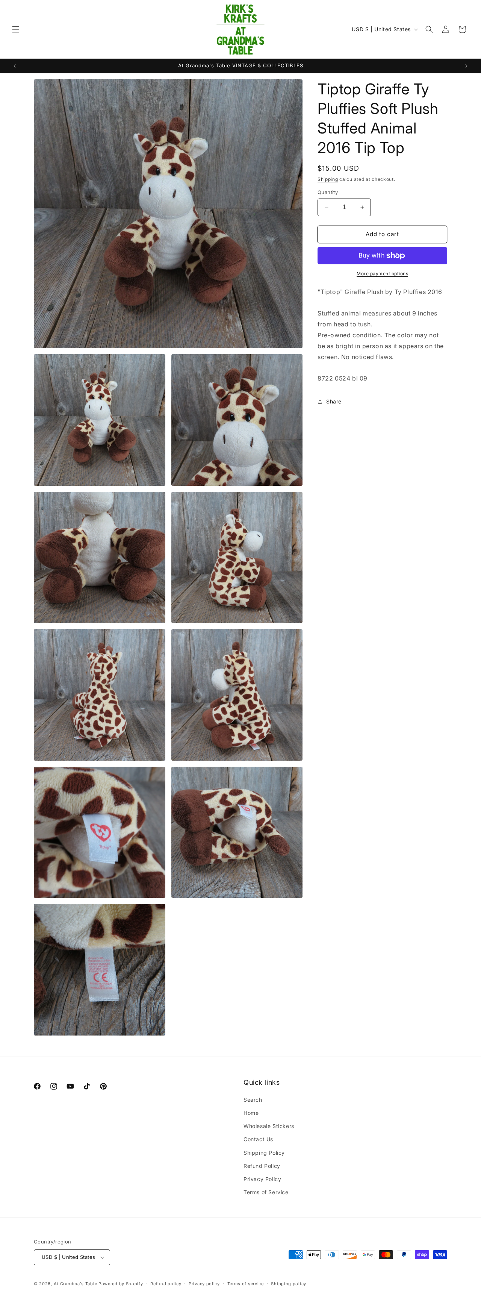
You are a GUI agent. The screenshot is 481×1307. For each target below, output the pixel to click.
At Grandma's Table (76, 1283)
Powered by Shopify (120, 1283)
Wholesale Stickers (269, 1126)
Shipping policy (288, 1283)
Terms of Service (266, 1192)
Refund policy (165, 1283)
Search (253, 1099)
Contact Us (258, 1139)
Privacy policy (204, 1283)
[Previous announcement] (14, 66)
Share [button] (334, 401)
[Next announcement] (466, 66)
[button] (16, 29)
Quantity (328, 192)
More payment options (382, 273)
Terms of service (245, 1283)
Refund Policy (262, 1166)
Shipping (328, 179)
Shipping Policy (264, 1152)
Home (251, 1113)
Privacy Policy (262, 1179)
